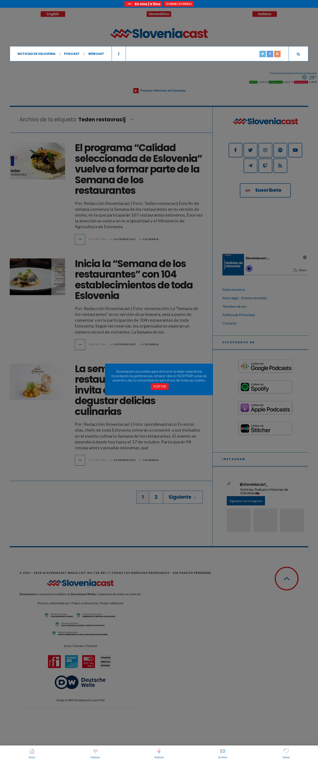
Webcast (96, 54)
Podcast (72, 54)
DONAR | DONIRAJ (179, 4)
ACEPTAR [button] (159, 386)
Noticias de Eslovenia (36, 54)
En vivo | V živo (148, 4)
